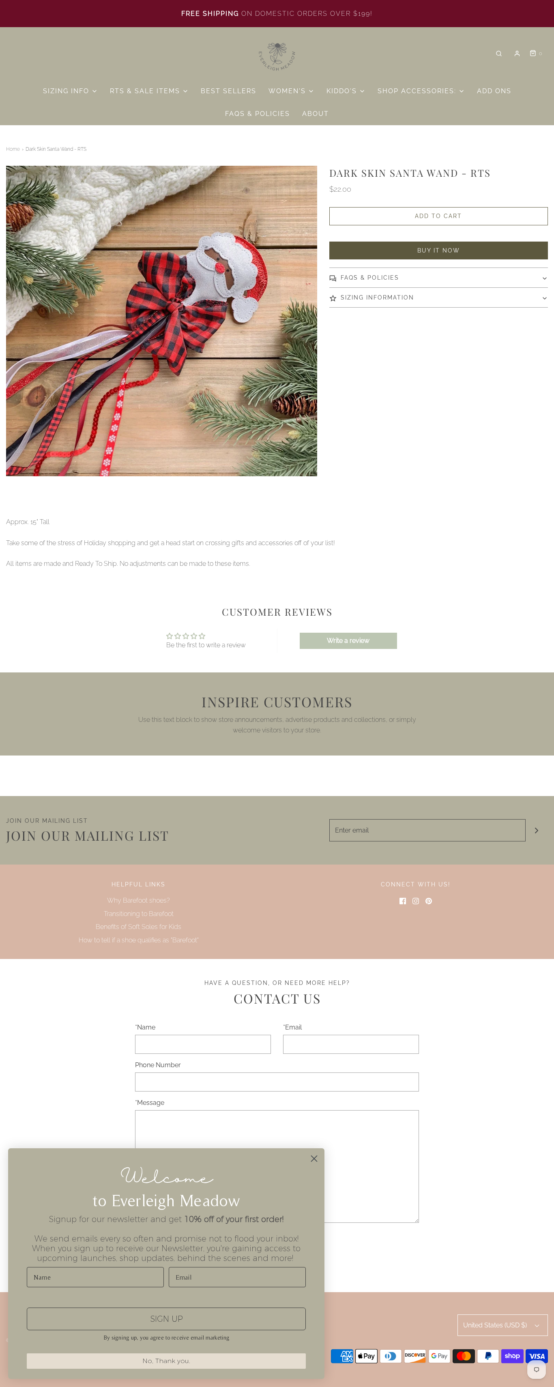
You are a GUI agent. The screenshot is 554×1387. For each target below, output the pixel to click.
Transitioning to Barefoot (139, 914)
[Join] (537, 830)
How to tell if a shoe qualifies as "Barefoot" (139, 940)
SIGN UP (166, 1319)
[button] (438, 277)
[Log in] (517, 53)
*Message (149, 1103)
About (315, 114)
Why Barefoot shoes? (138, 900)
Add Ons (494, 91)
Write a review (348, 640)
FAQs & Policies (257, 114)
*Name (145, 1027)
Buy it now (438, 250)
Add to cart (438, 216)
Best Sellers (228, 91)
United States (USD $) (495, 1325)
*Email (292, 1027)
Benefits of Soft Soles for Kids (138, 927)
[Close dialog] (314, 1159)
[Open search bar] (499, 53)
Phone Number (158, 1065)
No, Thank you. (166, 1361)
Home (13, 149)
